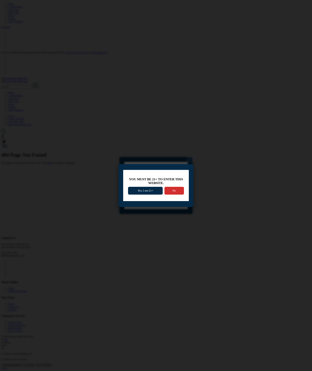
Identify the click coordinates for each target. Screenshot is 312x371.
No (174, 190)
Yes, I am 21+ (145, 190)
